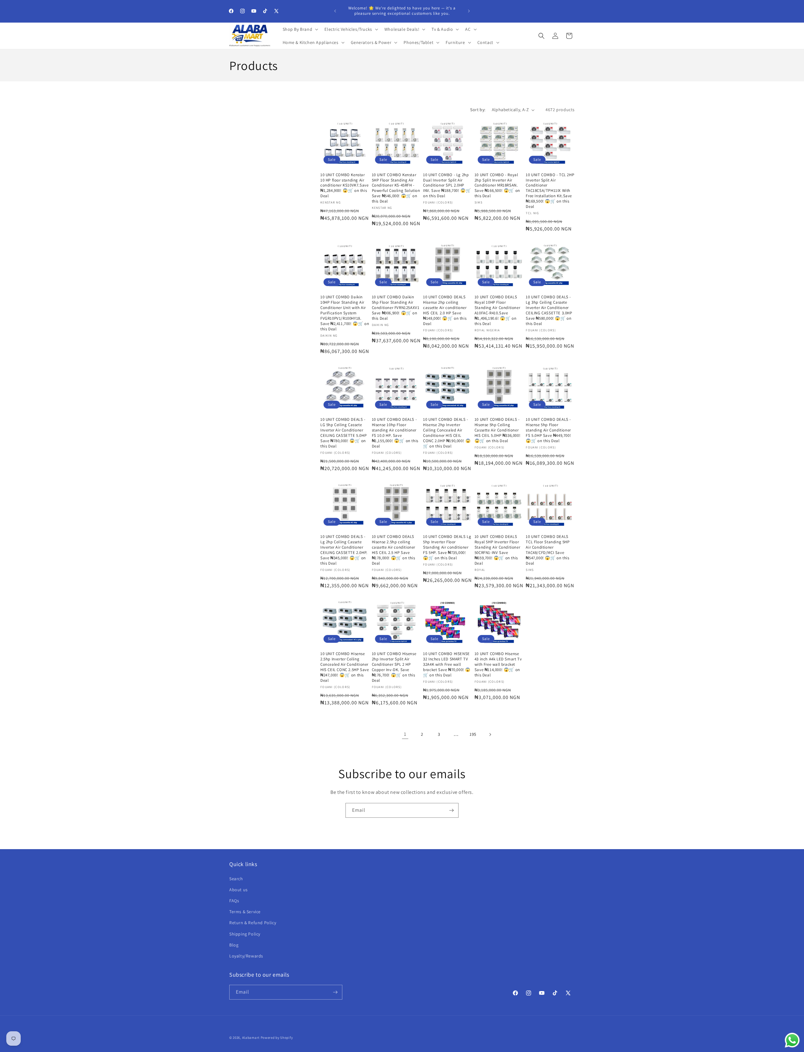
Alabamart (251, 1037)
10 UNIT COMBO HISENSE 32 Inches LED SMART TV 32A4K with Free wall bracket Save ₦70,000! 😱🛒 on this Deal (446, 664)
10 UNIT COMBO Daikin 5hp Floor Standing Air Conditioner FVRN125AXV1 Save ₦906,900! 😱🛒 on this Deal (396, 308)
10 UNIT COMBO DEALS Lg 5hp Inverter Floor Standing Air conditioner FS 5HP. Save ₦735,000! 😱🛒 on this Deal (447, 547)
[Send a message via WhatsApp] (792, 1040)
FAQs (234, 900)
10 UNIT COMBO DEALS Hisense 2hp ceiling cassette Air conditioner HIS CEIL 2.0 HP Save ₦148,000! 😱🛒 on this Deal (444, 310)
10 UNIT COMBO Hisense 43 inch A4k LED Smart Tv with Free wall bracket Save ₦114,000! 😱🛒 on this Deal (498, 664)
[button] (300, 29)
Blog (233, 945)
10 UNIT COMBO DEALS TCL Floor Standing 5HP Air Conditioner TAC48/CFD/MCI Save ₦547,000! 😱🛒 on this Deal (547, 550)
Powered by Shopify (277, 1037)
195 (473, 734)
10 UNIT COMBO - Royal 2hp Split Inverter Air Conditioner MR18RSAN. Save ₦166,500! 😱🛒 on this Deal (497, 185)
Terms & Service (245, 911)
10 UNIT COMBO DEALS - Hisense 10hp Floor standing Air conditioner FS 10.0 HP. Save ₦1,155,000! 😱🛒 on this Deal (395, 432)
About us (238, 889)
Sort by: (477, 109)
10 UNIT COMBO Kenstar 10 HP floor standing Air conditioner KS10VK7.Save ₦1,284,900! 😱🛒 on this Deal (344, 185)
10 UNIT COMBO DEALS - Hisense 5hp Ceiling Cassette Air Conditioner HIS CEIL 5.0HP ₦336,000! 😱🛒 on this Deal (497, 430)
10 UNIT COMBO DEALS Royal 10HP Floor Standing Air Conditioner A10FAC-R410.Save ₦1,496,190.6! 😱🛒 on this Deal (497, 310)
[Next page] (490, 734)
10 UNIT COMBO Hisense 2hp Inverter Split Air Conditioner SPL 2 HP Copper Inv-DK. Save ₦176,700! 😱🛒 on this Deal (394, 667)
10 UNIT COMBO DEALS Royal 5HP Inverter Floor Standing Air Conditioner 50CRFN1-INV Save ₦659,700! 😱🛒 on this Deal (497, 550)
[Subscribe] (451, 810)
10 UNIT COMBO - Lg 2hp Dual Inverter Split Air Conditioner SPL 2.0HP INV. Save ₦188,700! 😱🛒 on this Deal (447, 185)
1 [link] (405, 734)
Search (236, 878)
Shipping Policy (244, 934)
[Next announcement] (469, 11)
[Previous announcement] (335, 11)
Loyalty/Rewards (246, 956)
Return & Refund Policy (252, 922)
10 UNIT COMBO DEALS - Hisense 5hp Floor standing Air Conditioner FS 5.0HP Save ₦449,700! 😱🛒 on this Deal (548, 430)
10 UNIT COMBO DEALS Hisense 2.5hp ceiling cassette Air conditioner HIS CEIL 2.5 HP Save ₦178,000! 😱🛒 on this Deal (393, 550)
